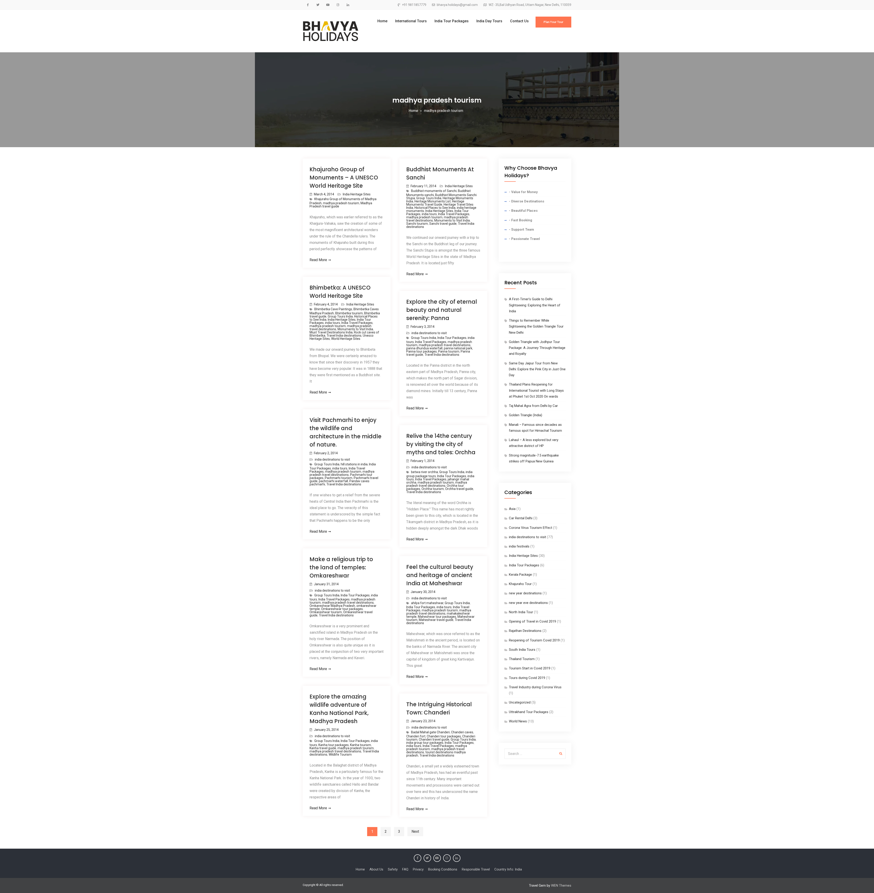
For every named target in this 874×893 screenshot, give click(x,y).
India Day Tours (489, 21)
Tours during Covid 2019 (527, 678)
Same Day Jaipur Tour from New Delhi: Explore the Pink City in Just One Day (537, 369)
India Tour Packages (451, 21)
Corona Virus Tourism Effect (530, 528)
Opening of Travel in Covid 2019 (532, 621)
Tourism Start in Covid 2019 (529, 668)
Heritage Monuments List (432, 201)
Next (415, 831)
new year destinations (525, 593)
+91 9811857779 (414, 5)
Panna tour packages (421, 351)
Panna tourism (448, 351)
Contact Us (519, 21)
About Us (376, 869)
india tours (429, 214)
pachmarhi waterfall (333, 481)
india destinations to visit (429, 333)
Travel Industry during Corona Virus (535, 687)
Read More (318, 260)
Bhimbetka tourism (349, 313)
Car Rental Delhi (520, 518)
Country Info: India (508, 869)
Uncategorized (520, 702)
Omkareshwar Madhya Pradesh (332, 606)
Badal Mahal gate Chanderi (430, 732)
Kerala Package (520, 575)
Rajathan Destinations (525, 631)
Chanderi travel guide (434, 739)
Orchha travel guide (459, 489)
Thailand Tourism (522, 659)
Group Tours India (428, 198)
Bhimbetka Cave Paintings (333, 309)
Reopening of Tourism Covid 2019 (534, 640)
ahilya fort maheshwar (427, 603)
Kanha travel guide (323, 748)
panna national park (458, 348)
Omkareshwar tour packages (342, 609)
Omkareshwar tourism (326, 612)
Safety (393, 869)
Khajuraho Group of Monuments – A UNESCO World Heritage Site (344, 177)
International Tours (411, 21)
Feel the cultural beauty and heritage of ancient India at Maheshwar (439, 575)
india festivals (519, 546)
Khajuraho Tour (520, 584)
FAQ (405, 869)
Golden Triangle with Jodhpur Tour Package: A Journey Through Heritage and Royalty (537, 348)
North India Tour (521, 612)
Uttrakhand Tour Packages (528, 712)
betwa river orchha (424, 472)
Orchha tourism (433, 489)
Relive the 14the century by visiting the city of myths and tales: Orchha (440, 444)
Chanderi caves (462, 732)
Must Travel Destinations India (331, 332)
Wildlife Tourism (340, 754)
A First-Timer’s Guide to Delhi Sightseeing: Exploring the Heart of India (534, 305)
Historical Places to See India (434, 207)
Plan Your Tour (553, 22)
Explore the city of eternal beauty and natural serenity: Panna (441, 310)
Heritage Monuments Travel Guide (435, 202)
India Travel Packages (453, 214)
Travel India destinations (344, 335)
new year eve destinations (528, 603)
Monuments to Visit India (452, 220)
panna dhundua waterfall (424, 348)
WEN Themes (561, 885)
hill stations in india (354, 464)
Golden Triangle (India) (525, 415)
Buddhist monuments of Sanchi (434, 191)
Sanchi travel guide (443, 223)
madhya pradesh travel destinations (444, 345)
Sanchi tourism (417, 223)
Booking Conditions (442, 869)
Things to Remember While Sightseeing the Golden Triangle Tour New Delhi (536, 326)
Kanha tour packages (333, 745)
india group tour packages (424, 742)
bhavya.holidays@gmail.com (457, 5)
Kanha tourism (360, 745)
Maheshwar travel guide (436, 620)
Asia (512, 509)
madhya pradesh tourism (341, 203)
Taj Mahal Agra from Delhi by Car (533, 406)
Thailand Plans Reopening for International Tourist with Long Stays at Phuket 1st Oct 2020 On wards (536, 390)
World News (518, 721)
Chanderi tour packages (444, 736)
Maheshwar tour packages (437, 616)
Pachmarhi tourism (338, 478)
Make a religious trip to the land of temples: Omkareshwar (341, 567)
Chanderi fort (415, 736)
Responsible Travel (476, 869)
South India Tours (522, 650)
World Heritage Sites (345, 339)
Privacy (418, 869)
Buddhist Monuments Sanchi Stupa (441, 196)
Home (382, 21)
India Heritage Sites (357, 194)
